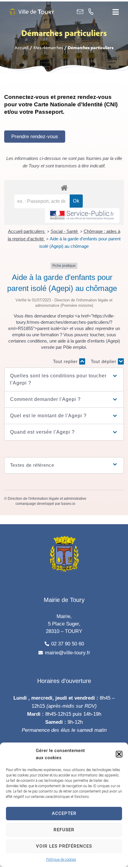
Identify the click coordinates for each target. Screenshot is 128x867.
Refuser (64, 829)
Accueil (22, 47)
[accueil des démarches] (64, 187)
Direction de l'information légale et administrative (47, 498)
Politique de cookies (61, 859)
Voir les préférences (64, 846)
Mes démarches (48, 47)
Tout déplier (104, 361)
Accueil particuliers (27, 231)
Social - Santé (65, 231)
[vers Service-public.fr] (82, 215)
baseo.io (68, 504)
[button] (119, 754)
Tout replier (66, 361)
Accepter (64, 813)
